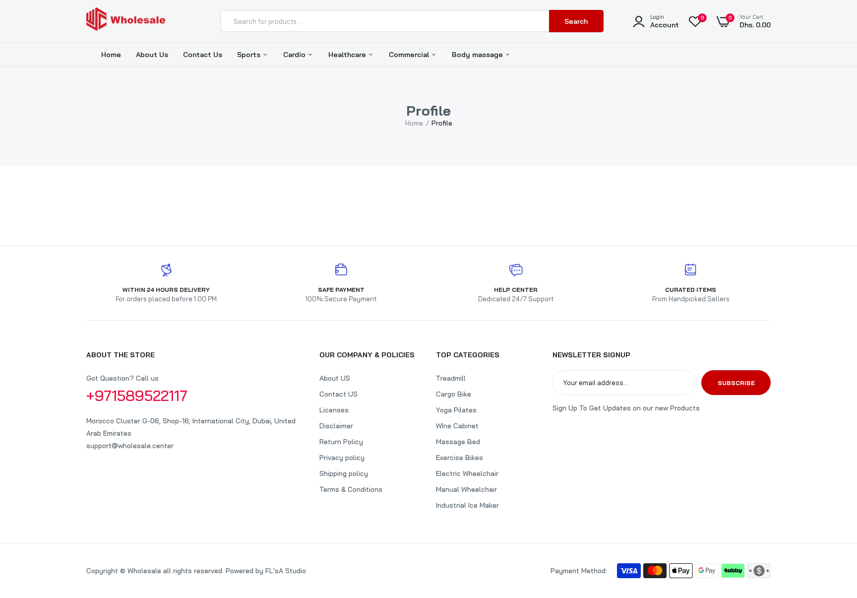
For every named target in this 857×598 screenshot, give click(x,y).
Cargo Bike (453, 394)
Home (111, 54)
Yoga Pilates (456, 409)
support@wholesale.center (130, 445)
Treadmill (451, 378)
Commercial (410, 54)
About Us (152, 54)
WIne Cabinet (457, 425)
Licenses (334, 409)
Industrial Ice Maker (467, 505)
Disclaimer (336, 425)
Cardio (295, 54)
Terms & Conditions (350, 489)
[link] (829, 526)
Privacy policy (342, 457)
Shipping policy (343, 473)
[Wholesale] (126, 21)
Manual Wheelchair (466, 489)
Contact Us (202, 54)
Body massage (478, 54)
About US (334, 378)
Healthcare (348, 54)
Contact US (338, 394)
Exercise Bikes (459, 457)
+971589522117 (136, 395)
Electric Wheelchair (467, 473)
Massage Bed (458, 441)
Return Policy (341, 441)
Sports (249, 54)
